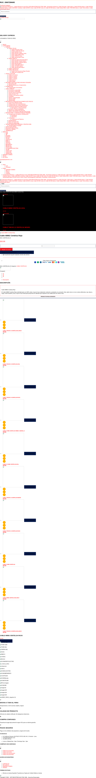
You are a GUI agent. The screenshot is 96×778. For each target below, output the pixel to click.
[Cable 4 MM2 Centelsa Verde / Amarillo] (13, 420)
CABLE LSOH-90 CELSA (17, 51)
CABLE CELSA (12, 48)
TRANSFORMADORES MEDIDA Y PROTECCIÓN (18, 124)
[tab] (49, 279)
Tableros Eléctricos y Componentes (17, 85)
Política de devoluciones (9, 753)
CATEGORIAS (6, 45)
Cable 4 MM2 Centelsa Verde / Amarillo (14, 430)
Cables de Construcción (17, 72)
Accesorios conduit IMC (14, 91)
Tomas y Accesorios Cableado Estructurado (19, 111)
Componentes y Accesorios (15, 87)
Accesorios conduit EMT (14, 90)
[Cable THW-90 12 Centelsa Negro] (8, 224)
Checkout (8, 167)
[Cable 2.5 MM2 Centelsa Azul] (13, 453)
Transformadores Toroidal (14, 125)
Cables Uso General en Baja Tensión (20, 71)
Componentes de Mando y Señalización (18, 114)
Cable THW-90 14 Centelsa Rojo (11, 397)
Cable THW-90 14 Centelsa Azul (11, 364)
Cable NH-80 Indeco (16, 63)
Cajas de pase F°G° (13, 94)
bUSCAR (3, 16)
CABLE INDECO (12, 58)
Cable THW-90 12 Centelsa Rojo (11, 531)
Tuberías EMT (11, 99)
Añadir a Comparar (26, 252)
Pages (4, 168)
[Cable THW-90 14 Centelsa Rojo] (13, 386)
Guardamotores (12, 120)
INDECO (8, 142)
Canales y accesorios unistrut (15, 95)
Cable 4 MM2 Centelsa (9, 564)
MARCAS (5, 131)
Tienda (4, 156)
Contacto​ (8, 173)
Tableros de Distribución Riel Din (16, 110)
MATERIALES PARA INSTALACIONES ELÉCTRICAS (19, 101)
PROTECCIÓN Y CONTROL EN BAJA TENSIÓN (18, 113)
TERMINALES (9, 130)
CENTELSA (9, 139)
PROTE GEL (9, 147)
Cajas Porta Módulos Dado (15, 102)
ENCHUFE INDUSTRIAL (12, 128)
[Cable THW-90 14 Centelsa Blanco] (13, 620)
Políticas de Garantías (8, 750)
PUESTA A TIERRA (11, 129)
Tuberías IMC (11, 100)
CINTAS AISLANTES (11, 126)
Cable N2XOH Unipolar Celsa (18, 53)
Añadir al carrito (6, 249)
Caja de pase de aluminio (14, 92)
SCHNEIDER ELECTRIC (12, 148)
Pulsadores (14, 115)
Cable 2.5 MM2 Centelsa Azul (11, 464)
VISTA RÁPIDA (30, 320)
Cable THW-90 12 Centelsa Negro (16, 227)
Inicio (1, 192)
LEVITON (8, 143)
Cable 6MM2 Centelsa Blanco (11, 597)
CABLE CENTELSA (13, 68)
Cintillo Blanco (12, 80)
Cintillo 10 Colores (13, 75)
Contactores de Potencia (17, 119)
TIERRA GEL (9, 153)
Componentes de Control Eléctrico (17, 104)
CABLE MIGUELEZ (13, 69)
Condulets (11, 96)
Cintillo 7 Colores (12, 78)
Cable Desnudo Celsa (16, 49)
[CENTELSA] (5, 270)
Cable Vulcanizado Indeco (17, 67)
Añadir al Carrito (6, 641)
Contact (7, 172)
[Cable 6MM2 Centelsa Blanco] (13, 587)
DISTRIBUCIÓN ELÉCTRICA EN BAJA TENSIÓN (18, 82)
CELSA (7, 138)
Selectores (14, 116)
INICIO (4, 44)
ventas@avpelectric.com (6, 159)
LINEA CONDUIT (10, 88)
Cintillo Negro (11, 81)
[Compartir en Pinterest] (3, 276)
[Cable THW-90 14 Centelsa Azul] (13, 353)
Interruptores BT (12, 83)
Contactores (11, 118)
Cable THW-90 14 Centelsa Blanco (12, 631)
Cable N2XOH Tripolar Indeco (18, 61)
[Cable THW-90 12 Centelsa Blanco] (13, 320)
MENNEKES (9, 144)
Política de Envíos (7, 752)
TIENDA (5, 767)
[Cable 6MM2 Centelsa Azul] (8, 205)
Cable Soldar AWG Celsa (17, 54)
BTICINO (8, 135)
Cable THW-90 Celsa (16, 56)
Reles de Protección (13, 121)
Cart (7, 166)
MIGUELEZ (8, 145)
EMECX (8, 140)
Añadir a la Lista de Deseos (9, 252)
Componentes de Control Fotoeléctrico (18, 105)
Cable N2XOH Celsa (16, 52)
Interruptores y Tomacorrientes (18, 107)
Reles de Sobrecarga (13, 123)
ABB (7, 133)
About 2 (7, 171)
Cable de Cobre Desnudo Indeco (19, 59)
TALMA (7, 149)
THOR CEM (9, 150)
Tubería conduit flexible (14, 97)
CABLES (8, 47)
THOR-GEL (8, 152)
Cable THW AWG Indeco (17, 64)
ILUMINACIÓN (9, 86)
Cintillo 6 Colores (12, 77)
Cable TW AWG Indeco (17, 66)
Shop (4, 164)
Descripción (6, 279)
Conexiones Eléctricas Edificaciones (17, 106)
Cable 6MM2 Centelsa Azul (14, 208)
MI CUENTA (6, 765)
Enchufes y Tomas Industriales (16, 109)
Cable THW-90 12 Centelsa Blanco (12, 330)
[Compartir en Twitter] (3, 274)
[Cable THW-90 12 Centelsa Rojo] (13, 520)
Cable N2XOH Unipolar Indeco (19, 62)
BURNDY (8, 137)
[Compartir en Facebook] (3, 273)
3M (6, 134)
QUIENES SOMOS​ (7, 154)
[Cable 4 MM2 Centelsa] (13, 553)
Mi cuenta (5, 157)
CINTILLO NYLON (10, 73)
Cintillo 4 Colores (12, 76)
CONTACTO (6, 763)
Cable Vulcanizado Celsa (17, 57)
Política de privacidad (8, 754)
